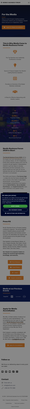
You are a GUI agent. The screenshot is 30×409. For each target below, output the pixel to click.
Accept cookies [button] (15, 206)
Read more (8, 202)
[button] (15, 213)
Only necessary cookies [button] (15, 210)
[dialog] (15, 204)
